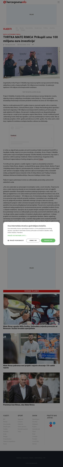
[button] (31, 235)
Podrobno (20, 232)
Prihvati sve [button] (48, 240)
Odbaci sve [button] (33, 240)
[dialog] (31, 233)
